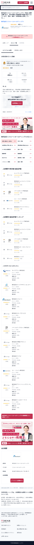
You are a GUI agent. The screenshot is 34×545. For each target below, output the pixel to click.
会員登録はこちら (17, 103)
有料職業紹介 (28, 513)
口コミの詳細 (28, 111)
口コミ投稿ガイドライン (7, 532)
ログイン (17, 106)
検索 (31, 7)
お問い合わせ (4, 536)
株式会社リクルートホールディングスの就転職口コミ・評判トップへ (16, 416)
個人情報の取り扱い (22, 529)
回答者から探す (19, 50)
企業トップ (5, 43)
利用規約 (3, 529)
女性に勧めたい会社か (13, 63)
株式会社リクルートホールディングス (12, 21)
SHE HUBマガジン (6, 525)
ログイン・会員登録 (23, 2)
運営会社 (19, 532)
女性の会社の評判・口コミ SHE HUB (9, 488)
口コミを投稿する (18, 480)
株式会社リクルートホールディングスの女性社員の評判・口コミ (19, 61)
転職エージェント (21, 525)
